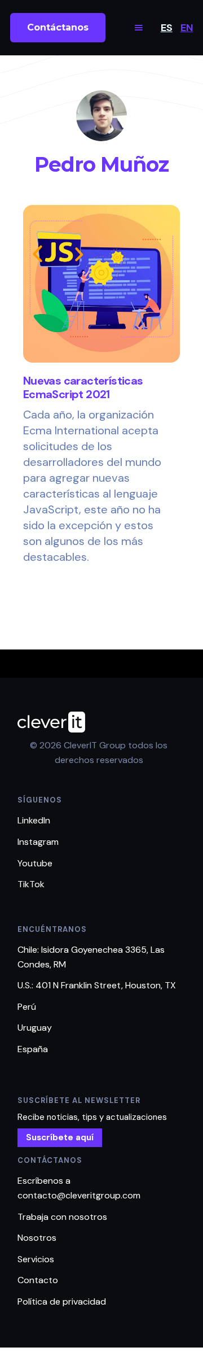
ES (167, 28)
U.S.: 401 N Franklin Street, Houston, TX (96, 985)
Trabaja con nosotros (62, 1217)
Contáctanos (58, 27)
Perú (26, 1007)
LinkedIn (33, 820)
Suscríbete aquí (60, 1137)
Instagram (38, 842)
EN (186, 28)
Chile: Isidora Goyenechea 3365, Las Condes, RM (91, 957)
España (32, 1049)
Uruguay (34, 1028)
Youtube (34, 863)
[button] (138, 27)
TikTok (31, 884)
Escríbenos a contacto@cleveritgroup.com (78, 1188)
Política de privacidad (61, 1301)
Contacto (37, 1280)
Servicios (35, 1259)
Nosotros (36, 1238)
